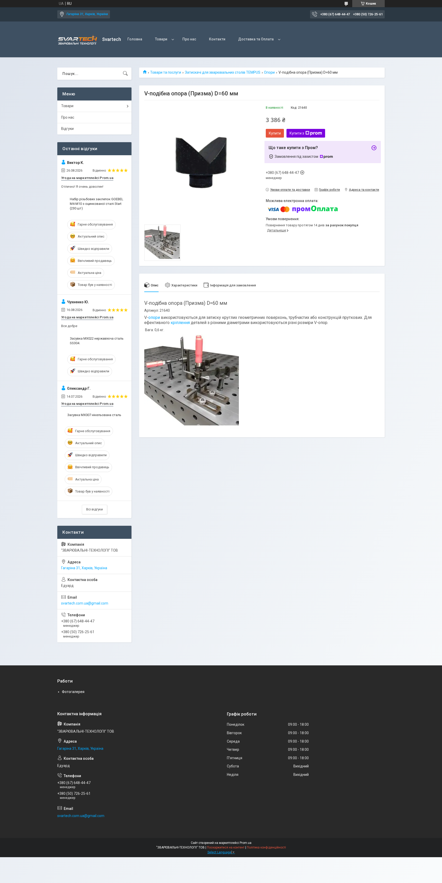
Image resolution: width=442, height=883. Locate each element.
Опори (269, 72)
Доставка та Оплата (256, 39)
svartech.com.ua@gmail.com (84, 603)
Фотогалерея (73, 692)
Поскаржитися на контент (226, 847)
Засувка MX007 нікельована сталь (94, 415)
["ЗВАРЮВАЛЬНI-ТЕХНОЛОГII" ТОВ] (77, 39)
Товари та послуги (165, 72)
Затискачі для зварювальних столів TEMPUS (222, 72)
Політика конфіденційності (266, 847)
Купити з (297, 133)
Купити (275, 133)
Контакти (217, 39)
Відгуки (67, 129)
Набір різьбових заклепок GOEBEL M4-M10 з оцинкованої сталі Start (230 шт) (96, 203)
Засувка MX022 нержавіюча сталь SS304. (97, 341)
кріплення (180, 322)
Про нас (189, 39)
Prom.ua (245, 843)
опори (154, 317)
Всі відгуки (94, 509)
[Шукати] (125, 74)
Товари (161, 39)
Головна (134, 39)
